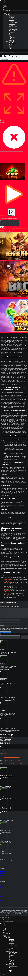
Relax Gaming (7, 595)
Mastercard (2, 871)
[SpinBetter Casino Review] (3, 785)
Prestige (2, 649)
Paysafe (2, 875)
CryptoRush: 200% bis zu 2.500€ (11, 757)
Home (4, 5)
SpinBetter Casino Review (6, 739)
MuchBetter (12, 40)
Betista (1, 695)
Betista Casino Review (5, 743)
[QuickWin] (3, 709)
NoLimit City (12, 24)
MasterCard (11, 32)
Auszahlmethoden (10, 41)
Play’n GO (11, 25)
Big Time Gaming (13, 26)
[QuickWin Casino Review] (3, 806)
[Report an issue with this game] (14, 89)
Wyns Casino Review (5, 740)
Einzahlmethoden (10, 28)
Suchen (2, 634)
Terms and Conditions (8, 921)
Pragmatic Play (12, 21)
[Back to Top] (0, 975)
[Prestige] (3, 648)
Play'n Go (2, 886)
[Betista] (3, 693)
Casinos (5, 6)
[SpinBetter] (3, 678)
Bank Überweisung (13, 29)
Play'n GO (6, 587)
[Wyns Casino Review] (3, 795)
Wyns (1, 726)
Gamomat (11, 20)
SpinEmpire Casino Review (6, 737)
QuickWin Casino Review (6, 742)
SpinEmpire (3, 664)
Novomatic (11, 17)
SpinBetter (2, 679)
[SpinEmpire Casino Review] (3, 774)
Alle (1, 896)
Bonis (4, 7)
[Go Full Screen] (14, 116)
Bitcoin (10, 48)
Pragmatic (2, 887)
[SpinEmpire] (3, 662)
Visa (10, 33)
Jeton (10, 36)
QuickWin (2, 710)
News (4, 12)
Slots (4, 9)
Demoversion (11, 215)
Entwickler (8, 10)
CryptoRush (7, 753)
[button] (12, 171)
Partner (1, 899)
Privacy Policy (6, 919)
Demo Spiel (3, 260)
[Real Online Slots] (2, 2)
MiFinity (11, 38)
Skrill (10, 34)
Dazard (5, 750)
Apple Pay (2, 873)
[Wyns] (3, 725)
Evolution (11, 16)
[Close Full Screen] (14, 150)
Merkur (10, 18)
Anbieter (8, 14)
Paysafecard (12, 30)
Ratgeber (2, 900)
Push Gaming (7, 590)
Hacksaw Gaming (13, 22)
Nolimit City (7, 593)
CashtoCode (12, 37)
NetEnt (5, 585)
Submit (2, 227)
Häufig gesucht (6, 13)
